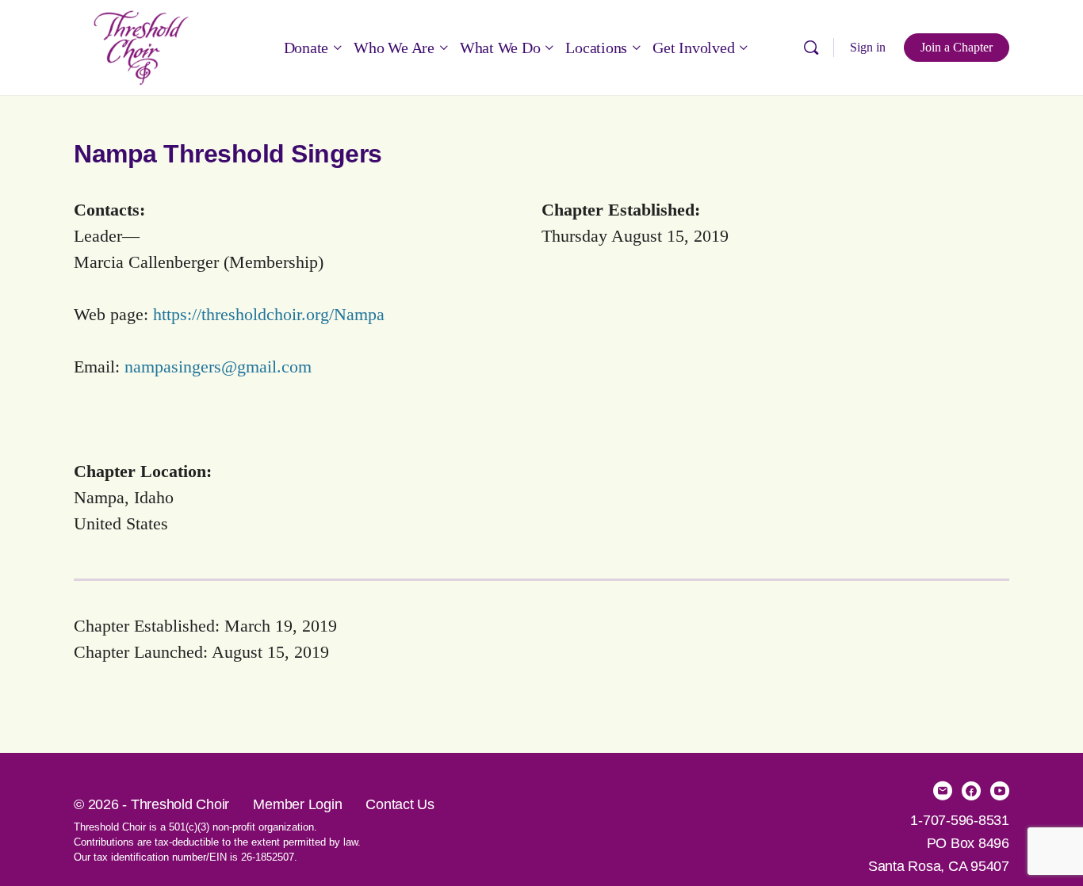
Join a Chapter (956, 47)
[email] (942, 790)
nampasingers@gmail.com (218, 366)
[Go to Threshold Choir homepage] (141, 45)
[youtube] (999, 790)
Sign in (868, 47)
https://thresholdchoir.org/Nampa (269, 314)
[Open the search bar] (811, 47)
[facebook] (971, 790)
